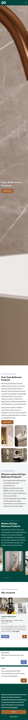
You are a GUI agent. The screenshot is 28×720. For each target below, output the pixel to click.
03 (9, 578)
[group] (14, 561)
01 (1, 578)
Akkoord (14, 711)
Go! (24, 662)
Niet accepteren (14, 716)
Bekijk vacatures (7, 190)
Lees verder (16, 631)
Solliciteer (5, 636)
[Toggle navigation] (26, 2)
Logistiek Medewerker (8, 616)
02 (7, 578)
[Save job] (24, 636)
